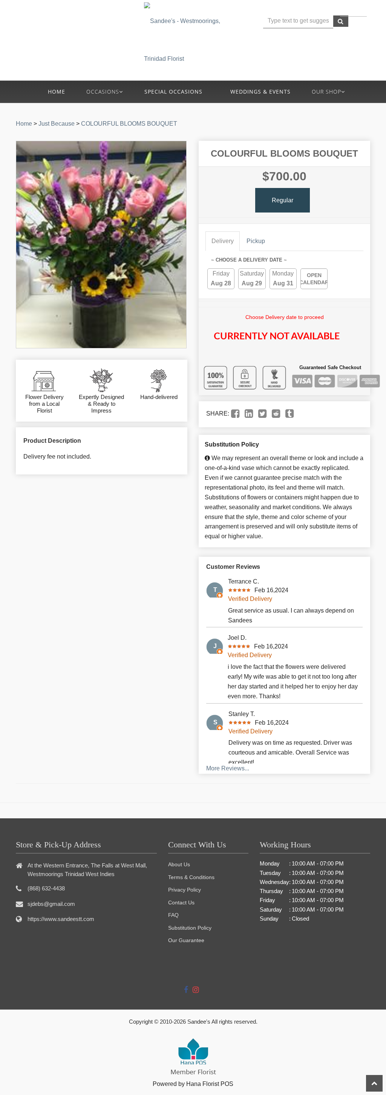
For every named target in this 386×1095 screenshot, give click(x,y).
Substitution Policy (189, 928)
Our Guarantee (186, 940)
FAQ (173, 915)
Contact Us (181, 902)
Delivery (222, 241)
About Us (179, 864)
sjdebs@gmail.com (51, 904)
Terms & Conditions (191, 877)
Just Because (56, 123)
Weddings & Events (260, 91)
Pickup (256, 241)
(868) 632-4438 (98, 31)
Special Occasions (173, 91)
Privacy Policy (184, 890)
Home (56, 91)
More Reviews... (227, 768)
